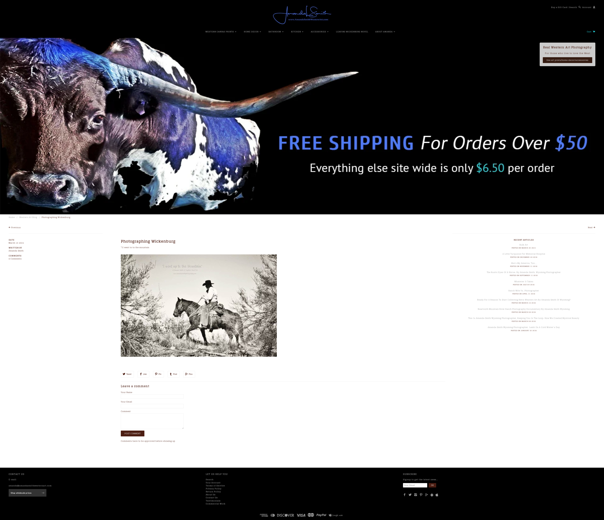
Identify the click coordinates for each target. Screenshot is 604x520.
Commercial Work (215, 503)
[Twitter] (410, 494)
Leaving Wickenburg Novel (352, 31)
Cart (589, 31)
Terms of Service (215, 485)
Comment (126, 411)
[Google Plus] (426, 494)
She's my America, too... (524, 263)
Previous (16, 227)
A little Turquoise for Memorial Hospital (524, 254)
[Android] (432, 495)
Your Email (126, 401)
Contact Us (212, 497)
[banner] (302, 15)
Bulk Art (524, 244)
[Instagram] (415, 494)
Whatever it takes (523, 281)
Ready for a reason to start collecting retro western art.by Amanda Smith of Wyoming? (523, 299)
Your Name (126, 392)
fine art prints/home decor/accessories (567, 60)
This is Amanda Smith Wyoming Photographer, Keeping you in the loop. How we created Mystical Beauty (523, 318)
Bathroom (275, 31)
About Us (210, 494)
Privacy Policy (213, 488)
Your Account (213, 482)
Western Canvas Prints (220, 31)
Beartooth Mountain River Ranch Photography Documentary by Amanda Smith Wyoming (524, 309)
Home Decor (251, 31)
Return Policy (213, 491)
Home (12, 217)
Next (590, 227)
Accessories (319, 31)
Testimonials (213, 500)
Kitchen (296, 31)
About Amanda (384, 31)
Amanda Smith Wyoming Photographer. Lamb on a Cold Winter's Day (524, 327)
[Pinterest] (421, 494)
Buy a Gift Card (559, 7)
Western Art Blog (28, 217)
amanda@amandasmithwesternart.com (30, 485)
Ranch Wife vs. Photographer (524, 290)
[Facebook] (404, 494)
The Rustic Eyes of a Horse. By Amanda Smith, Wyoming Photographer (524, 272)
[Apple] (437, 495)
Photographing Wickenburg (148, 241)
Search (573, 7)
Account (586, 7)
